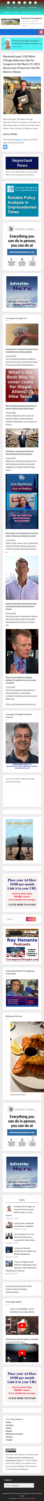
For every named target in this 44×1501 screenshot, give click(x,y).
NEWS (22, 1200)
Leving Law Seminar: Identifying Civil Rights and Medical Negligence (25, 1251)
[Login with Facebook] (5, 147)
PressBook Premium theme (26, 1498)
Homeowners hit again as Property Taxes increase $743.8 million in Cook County (27, 42)
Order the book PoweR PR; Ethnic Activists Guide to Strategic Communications (19, 1289)
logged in (17, 139)
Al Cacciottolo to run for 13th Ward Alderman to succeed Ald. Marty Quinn (24, 1237)
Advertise (16, 12)
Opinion (22, 7)
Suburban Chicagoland (31, 18)
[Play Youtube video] (22, 1325)
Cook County (17, 46)
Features (7, 12)
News (15, 7)
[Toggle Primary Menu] (40, 32)
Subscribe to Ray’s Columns (31, 12)
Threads (9, 1440)
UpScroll (9, 1437)
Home (8, 7)
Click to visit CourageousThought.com (21, 704)
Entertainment (32, 7)
